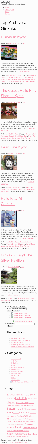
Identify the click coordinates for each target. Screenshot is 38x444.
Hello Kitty (10, 134)
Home (7, 7)
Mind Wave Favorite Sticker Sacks (22, 347)
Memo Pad (26, 79)
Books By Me (9, 10)
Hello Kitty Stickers (32, 398)
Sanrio (9, 138)
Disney (3, 77)
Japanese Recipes (17, 367)
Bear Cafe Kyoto (14, 146)
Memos (33, 79)
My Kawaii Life (5, 2)
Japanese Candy (22, 402)
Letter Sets (15, 376)
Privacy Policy (13, 442)
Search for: (11, 324)
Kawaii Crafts (15, 369)
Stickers (11, 433)
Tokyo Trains (18, 436)
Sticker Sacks (22, 433)
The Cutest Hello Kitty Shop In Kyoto (18, 93)
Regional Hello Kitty (19, 424)
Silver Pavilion (30, 81)
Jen (24, 43)
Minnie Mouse (16, 81)
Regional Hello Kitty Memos (20, 340)
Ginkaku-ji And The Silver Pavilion (16, 257)
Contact (7, 14)
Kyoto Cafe (31, 189)
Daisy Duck (32, 75)
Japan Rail (23, 405)
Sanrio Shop (16, 138)
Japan (9, 75)
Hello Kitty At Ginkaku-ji (11, 201)
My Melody (26, 419)
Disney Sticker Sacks (18, 342)
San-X (13, 378)
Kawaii (11, 136)
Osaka (14, 421)
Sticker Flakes (23, 430)
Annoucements (16, 359)
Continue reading (25, 72)
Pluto (23, 81)
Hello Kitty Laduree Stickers (20, 344)
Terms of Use (23, 442)
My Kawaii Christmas (18, 338)
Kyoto (20, 79)
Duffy (7, 189)
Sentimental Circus (30, 427)
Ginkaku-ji (19, 77)
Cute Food (11, 187)
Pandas (19, 421)
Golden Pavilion (28, 77)
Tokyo (30, 433)
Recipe (12, 424)
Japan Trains (29, 405)
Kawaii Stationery (25, 242)
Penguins (32, 422)
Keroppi (34, 409)
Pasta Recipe (26, 421)
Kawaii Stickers (16, 373)
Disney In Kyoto (13, 36)
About (7, 12)
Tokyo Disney (16, 75)
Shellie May (5, 191)
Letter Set (24, 412)
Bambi (9, 395)
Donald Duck (10, 77)
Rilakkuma (29, 424)
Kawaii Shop (19, 136)
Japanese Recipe (16, 405)
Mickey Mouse (5, 81)
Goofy (3, 79)
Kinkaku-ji (14, 79)
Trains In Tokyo (25, 436)
